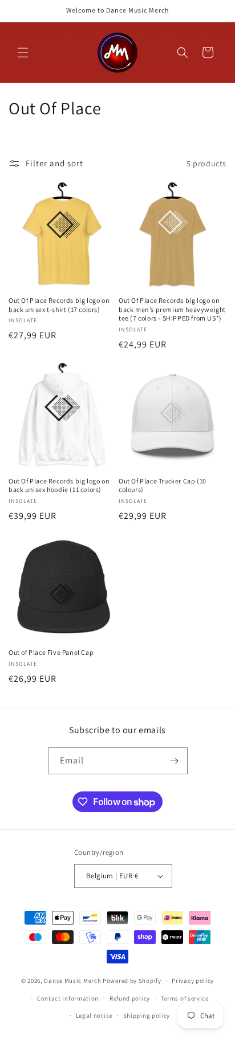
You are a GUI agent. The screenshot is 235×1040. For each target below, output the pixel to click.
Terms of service (185, 998)
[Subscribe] (174, 760)
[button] (22, 52)
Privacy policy (193, 981)
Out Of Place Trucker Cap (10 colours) (162, 485)
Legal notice (94, 1015)
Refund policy (130, 998)
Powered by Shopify (132, 981)
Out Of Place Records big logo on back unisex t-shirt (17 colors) (59, 305)
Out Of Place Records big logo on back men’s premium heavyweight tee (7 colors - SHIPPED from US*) (172, 309)
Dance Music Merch (72, 981)
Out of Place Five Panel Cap (51, 652)
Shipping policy (147, 1015)
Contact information (68, 998)
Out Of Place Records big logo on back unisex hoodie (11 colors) (59, 485)
